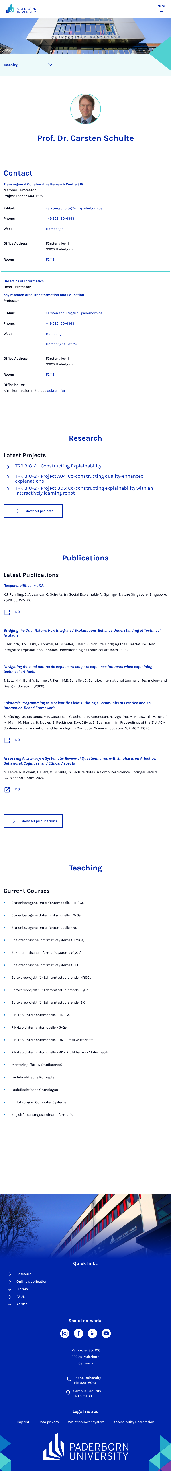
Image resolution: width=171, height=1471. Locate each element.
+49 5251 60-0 (84, 1382)
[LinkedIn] (92, 1333)
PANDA (22, 1304)
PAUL (20, 1296)
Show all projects (39, 511)
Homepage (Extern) (61, 344)
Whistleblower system (86, 1422)
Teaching (11, 65)
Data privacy (48, 1422)
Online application (31, 1281)
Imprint (23, 1422)
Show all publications (39, 821)
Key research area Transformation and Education (44, 295)
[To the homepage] (21, 8)
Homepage (54, 229)
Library (22, 1289)
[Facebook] (78, 1333)
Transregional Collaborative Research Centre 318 (43, 184)
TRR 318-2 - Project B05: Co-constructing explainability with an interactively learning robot (84, 490)
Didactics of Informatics (24, 281)
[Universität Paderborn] (85, 1446)
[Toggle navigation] (50, 64)
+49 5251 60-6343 (60, 218)
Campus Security (87, 1391)
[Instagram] (64, 1333)
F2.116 (50, 259)
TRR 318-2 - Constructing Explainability (58, 466)
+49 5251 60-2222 (87, 1396)
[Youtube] (106, 1333)
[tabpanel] (85, 289)
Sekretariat (56, 390)
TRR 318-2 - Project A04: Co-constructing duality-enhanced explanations (79, 478)
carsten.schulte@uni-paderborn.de (74, 208)
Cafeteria (23, 1274)
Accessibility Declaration (133, 1422)
